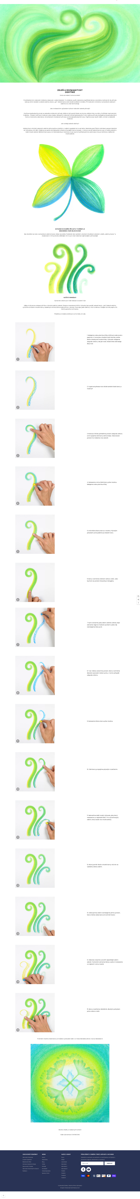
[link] (70, 43)
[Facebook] (83, 1169)
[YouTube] (88, 1169)
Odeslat (110, 1163)
